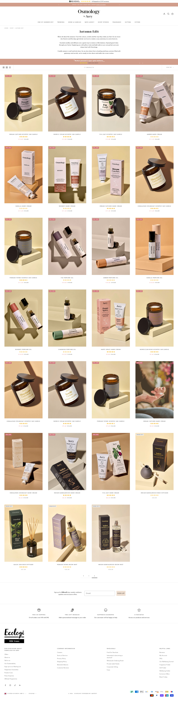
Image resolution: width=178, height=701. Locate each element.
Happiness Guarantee (11, 669)
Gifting (128, 22)
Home (6, 28)
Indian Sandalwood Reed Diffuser (154, 493)
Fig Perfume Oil (67, 277)
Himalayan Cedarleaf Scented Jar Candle (154, 206)
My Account (163, 655)
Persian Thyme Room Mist (67, 564)
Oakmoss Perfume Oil (67, 349)
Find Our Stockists (112, 652)
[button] (23, 137)
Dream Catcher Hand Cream (111, 206)
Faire (108, 670)
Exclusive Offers (164, 674)
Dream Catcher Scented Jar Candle (23, 134)
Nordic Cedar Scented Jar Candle (67, 134)
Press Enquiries (9, 676)
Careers (59, 652)
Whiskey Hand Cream (67, 206)
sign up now (101, 4)
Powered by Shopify (89, 693)
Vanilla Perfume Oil (154, 277)
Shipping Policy (62, 661)
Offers (137, 22)
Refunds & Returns (62, 664)
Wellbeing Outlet (164, 671)
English (32, 693)
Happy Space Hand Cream (111, 349)
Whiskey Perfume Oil (23, 349)
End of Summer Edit (46, 22)
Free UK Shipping (39, 614)
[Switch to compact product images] (10, 67)
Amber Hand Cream (154, 134)
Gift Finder (162, 668)
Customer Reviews (63, 668)
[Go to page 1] (83, 576)
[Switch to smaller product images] (7, 67)
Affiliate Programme (10, 679)
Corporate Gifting (112, 667)
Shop (11, 28)
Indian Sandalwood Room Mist (110, 564)
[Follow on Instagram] (10, 685)
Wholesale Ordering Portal (115, 660)
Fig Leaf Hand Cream (110, 493)
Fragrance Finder (164, 664)
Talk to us (7, 660)
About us (7, 657)
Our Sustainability (10, 663)
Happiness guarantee (105, 614)
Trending (60, 22)
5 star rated (139, 614)
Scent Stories (103, 22)
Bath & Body (89, 22)
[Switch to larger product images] (3, 67)
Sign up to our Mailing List (12, 666)
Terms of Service (62, 655)
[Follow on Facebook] (5, 685)
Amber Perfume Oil (110, 277)
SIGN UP (121, 593)
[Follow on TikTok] (15, 685)
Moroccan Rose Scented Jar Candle (154, 349)
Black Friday (163, 677)
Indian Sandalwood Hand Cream (67, 493)
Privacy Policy (61, 658)
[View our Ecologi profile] (89, 635)
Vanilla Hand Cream (23, 206)
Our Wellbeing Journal (166, 661)
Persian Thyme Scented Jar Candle (23, 277)
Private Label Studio (113, 664)
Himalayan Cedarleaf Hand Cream (23, 493)
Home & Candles (74, 22)
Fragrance (117, 22)
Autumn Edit (19, 28)
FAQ (160, 658)
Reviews (162, 652)
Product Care (8, 672)
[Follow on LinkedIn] (20, 685)
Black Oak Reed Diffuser (23, 564)
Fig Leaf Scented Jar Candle (110, 134)
